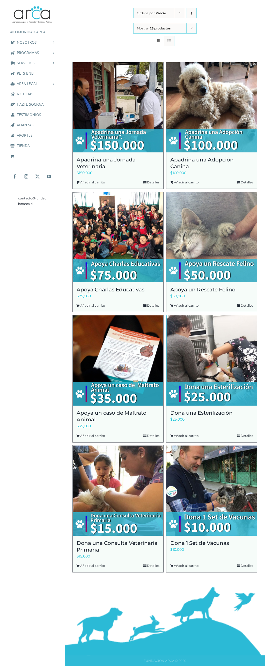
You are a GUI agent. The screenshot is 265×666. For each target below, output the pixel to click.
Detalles (153, 182)
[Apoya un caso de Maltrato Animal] (118, 360)
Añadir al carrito (92, 182)
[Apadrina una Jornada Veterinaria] (118, 107)
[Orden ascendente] (192, 13)
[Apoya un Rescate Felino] (211, 237)
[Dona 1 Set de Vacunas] (211, 490)
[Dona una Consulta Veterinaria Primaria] (118, 490)
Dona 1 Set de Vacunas (199, 543)
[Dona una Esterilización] (211, 360)
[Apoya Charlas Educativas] (118, 237)
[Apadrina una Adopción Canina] (211, 107)
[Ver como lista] (169, 41)
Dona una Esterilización (201, 413)
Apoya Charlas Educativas (110, 289)
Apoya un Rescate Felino (202, 289)
